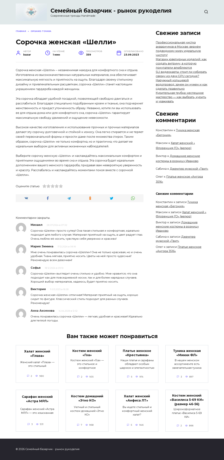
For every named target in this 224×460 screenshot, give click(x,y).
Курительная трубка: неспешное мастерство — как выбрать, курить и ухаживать (181, 97)
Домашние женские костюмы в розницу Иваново (177, 226)
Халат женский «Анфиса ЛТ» (137, 398)
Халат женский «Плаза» (37, 353)
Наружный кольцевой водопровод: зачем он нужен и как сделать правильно (181, 84)
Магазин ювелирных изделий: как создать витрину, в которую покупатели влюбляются (181, 63)
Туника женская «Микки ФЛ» (187, 353)
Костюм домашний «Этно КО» (87, 398)
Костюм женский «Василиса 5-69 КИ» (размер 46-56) (187, 400)
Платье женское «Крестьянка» (137, 353)
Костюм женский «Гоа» (87, 353)
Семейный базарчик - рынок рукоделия (111, 10)
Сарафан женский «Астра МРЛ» (37, 399)
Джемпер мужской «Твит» (189, 168)
